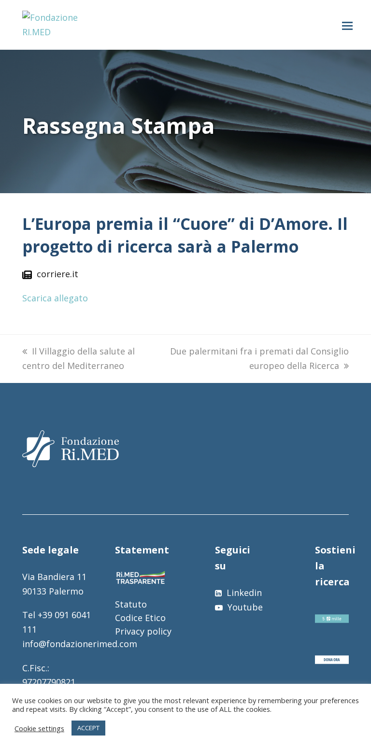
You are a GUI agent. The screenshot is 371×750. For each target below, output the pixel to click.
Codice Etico (140, 617)
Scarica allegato (55, 298)
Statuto (131, 604)
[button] (347, 25)
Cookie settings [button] (39, 728)
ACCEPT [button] (88, 727)
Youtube (244, 607)
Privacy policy (143, 631)
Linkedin (243, 592)
